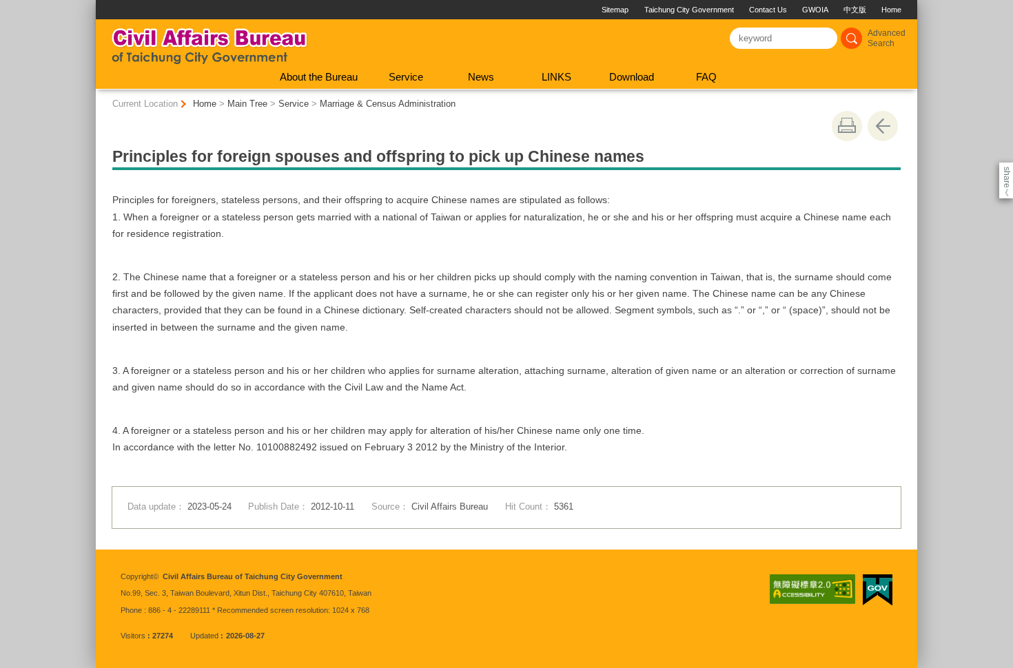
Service (406, 77)
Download (631, 77)
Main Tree (247, 103)
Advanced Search (886, 38)
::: (101, 5)
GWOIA (815, 10)
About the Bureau (319, 77)
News (481, 77)
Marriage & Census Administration (388, 103)
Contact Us (768, 10)
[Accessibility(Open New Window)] (812, 589)
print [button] (847, 126)
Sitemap (615, 10)
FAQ (706, 77)
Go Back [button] (883, 126)
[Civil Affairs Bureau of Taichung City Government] (209, 42)
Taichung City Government (689, 10)
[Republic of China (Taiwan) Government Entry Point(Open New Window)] (877, 590)
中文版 (854, 10)
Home (891, 10)
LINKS (556, 77)
